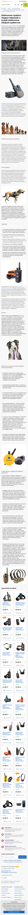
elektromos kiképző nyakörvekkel (11, 25)
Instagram (12, 882)
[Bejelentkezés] (18, 5)
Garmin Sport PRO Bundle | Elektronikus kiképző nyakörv (20, 759)
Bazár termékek (18, 893)
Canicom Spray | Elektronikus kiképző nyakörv (7, 653)
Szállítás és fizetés (5, 893)
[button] (15, 5)
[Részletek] (11, 610)
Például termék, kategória (11, 28)
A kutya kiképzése (16, 8)
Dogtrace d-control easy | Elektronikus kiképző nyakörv (20, 604)
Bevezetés (3, 8)
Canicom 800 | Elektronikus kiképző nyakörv (20, 681)
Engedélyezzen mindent (14, 912)
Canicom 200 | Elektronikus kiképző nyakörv (20, 628)
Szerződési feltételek (6, 897)
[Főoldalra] (5, 5)
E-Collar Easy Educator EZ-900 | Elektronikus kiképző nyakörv (7, 785)
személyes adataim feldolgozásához (13, 862)
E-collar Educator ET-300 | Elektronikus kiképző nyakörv (20, 785)
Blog (9, 8)
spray (23, 105)
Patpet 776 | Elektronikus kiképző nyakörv (7, 604)
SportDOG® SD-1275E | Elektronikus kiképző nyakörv (7, 759)
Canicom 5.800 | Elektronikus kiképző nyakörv (7, 733)
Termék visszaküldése (19, 889)
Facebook (5, 882)
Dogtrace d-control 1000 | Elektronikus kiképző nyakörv (7, 681)
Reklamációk (4, 891)
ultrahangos (4, 106)
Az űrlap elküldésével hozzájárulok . (13, 861)
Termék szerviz (17, 891)
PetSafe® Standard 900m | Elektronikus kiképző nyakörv (7, 706)
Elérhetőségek (4, 889)
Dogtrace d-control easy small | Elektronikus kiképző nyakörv (7, 811)
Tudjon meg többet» (17, 909)
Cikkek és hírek (18, 897)
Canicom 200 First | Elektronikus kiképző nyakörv (20, 811)
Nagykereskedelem (19, 895)
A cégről (3, 895)
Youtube (18, 881)
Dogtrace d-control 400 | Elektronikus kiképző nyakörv (7, 628)
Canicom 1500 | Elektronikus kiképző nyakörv (20, 733)
